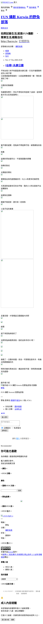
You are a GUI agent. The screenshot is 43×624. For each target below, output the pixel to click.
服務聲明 (24, 593)
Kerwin (10, 552)
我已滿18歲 (5, 620)
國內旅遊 (18, 406)
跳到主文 (4, 28)
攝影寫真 (18, 46)
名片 (7, 56)
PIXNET (10, 591)
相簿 (7, 51)
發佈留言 (4, 430)
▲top (3, 413)
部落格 (8, 53)
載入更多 (4, 417)
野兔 (2, 388)
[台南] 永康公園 (14, 65)
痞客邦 (13, 400)
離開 (12, 620)
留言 (18, 400)
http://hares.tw (9, 41)
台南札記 (18, 409)
